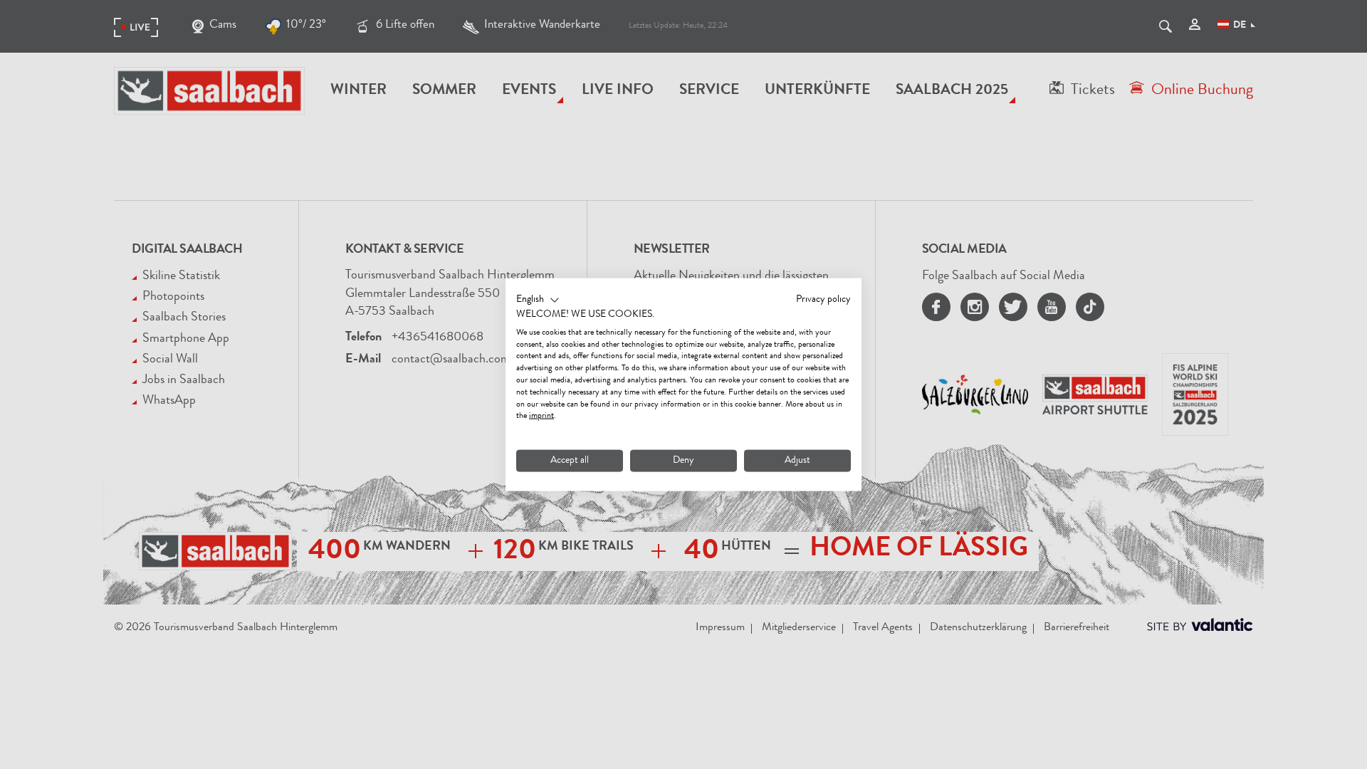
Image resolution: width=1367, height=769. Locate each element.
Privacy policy (823, 300)
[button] (538, 300)
